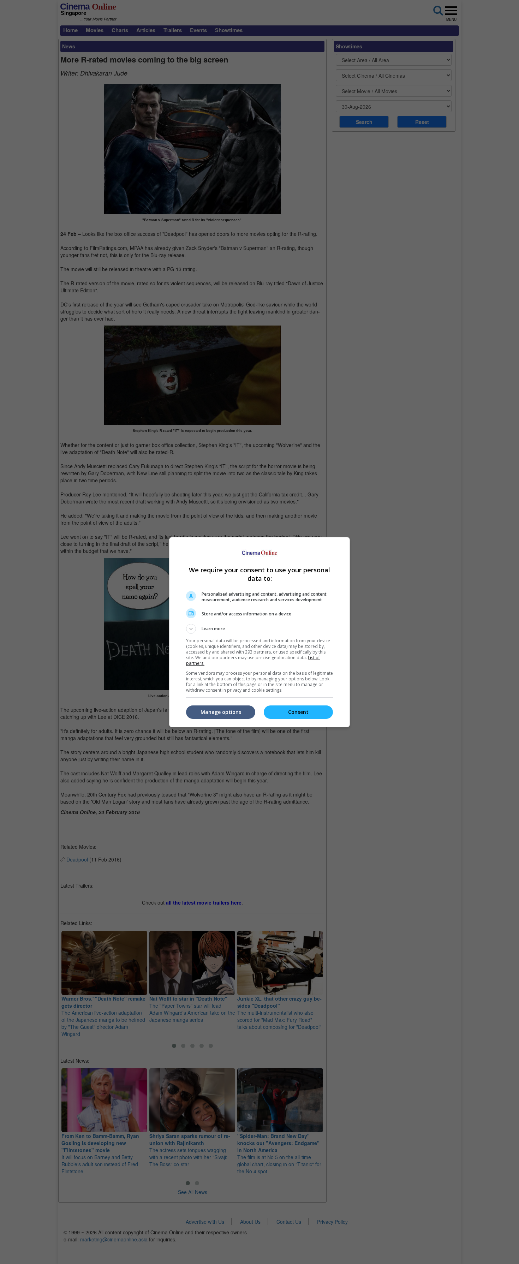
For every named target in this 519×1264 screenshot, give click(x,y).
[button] (259, 629)
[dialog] (259, 632)
